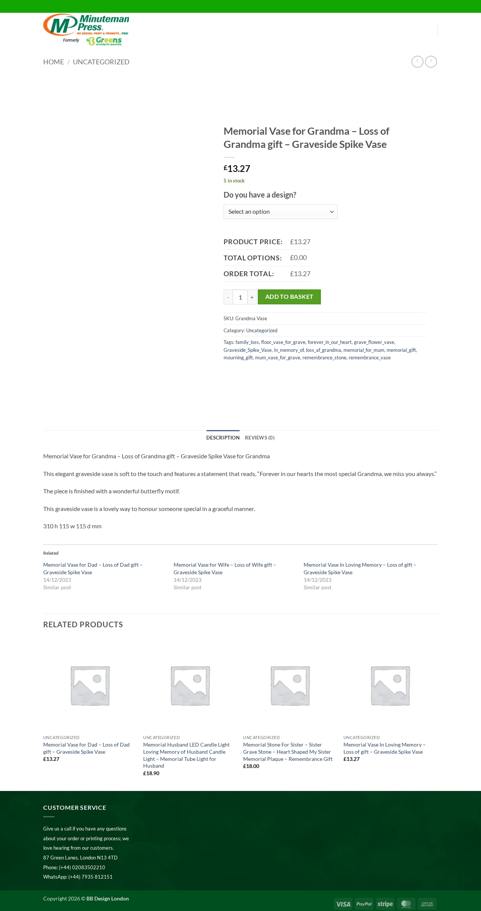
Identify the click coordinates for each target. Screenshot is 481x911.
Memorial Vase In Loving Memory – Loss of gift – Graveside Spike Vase (384, 748)
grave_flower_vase (374, 342)
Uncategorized (101, 62)
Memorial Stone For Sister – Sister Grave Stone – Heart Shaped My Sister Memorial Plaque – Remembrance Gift (288, 751)
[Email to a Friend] (257, 374)
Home (53, 62)
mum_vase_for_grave (277, 357)
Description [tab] (223, 438)
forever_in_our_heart (330, 342)
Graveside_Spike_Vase (248, 350)
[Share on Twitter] (244, 374)
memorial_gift (401, 350)
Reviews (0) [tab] (260, 438)
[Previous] (43, 713)
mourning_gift (238, 357)
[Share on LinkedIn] (284, 374)
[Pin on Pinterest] (271, 374)
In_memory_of (289, 350)
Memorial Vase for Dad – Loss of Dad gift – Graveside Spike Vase (86, 748)
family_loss (247, 342)
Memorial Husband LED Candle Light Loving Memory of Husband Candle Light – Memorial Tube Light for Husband (186, 755)
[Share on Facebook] (230, 374)
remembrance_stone (324, 357)
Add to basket (289, 296)
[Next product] (417, 61)
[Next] (435, 713)
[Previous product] (431, 61)
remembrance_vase (370, 357)
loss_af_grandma (323, 350)
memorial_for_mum (363, 350)
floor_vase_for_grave (283, 342)
